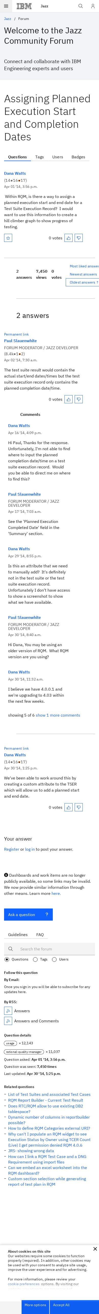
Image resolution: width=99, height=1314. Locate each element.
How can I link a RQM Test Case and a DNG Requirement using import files (47, 1159)
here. (56, 893)
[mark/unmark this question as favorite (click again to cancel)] (8, 238)
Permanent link (16, 334)
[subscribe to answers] (8, 1011)
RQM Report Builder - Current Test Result (45, 1100)
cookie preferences (24, 1284)
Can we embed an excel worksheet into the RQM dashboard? (47, 1170)
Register (11, 849)
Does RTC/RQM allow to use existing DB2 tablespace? (45, 1108)
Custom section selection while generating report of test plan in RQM (47, 1181)
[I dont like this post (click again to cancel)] (79, 238)
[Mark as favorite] (8, 238)
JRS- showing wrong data (31, 1150)
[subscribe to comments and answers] (8, 1021)
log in (30, 849)
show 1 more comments (58, 715)
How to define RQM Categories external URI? (49, 1128)
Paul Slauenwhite (20, 340)
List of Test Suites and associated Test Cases (49, 1094)
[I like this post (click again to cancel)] (68, 238)
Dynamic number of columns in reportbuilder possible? (49, 1120)
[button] (95, 1249)
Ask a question (21, 914)
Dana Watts (15, 173)
